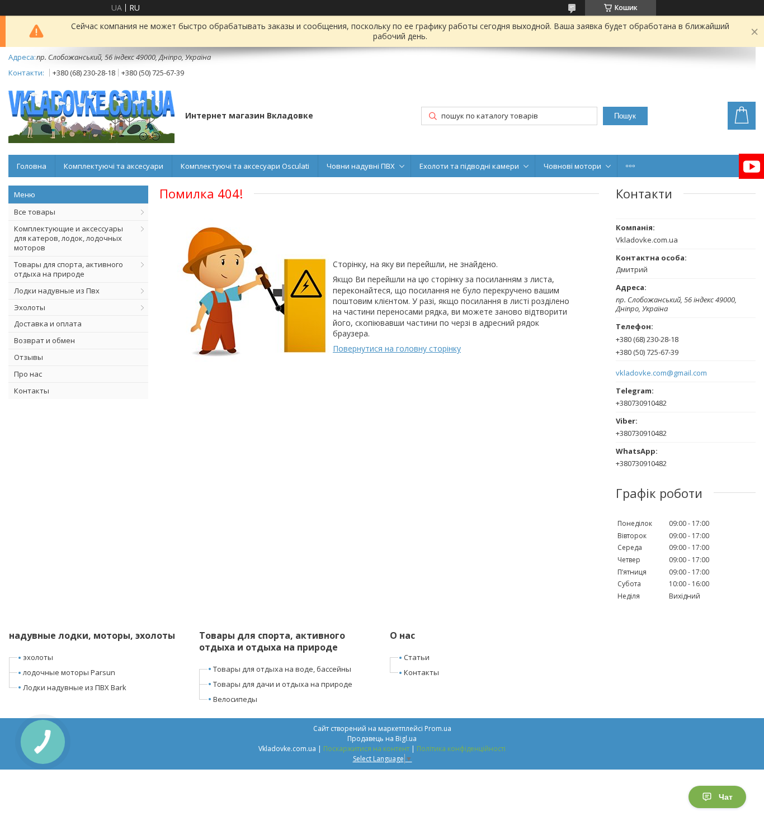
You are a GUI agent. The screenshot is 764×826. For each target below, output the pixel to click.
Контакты (31, 391)
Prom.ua (438, 728)
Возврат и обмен (44, 340)
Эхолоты (29, 307)
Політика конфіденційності (461, 748)
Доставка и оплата (48, 324)
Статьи (417, 657)
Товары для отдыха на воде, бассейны (282, 669)
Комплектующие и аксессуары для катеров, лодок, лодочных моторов (68, 238)
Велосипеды (235, 699)
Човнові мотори (572, 166)
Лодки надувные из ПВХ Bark (74, 687)
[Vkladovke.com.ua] (91, 116)
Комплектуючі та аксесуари (113, 166)
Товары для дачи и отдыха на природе (282, 684)
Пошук (625, 116)
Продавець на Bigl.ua (382, 738)
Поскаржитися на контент (366, 748)
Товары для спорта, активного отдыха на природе (68, 269)
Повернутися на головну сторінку (397, 348)
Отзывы (28, 357)
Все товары (34, 212)
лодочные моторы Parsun (69, 672)
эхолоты (38, 657)
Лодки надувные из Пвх (57, 291)
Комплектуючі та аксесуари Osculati (245, 166)
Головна (31, 166)
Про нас (28, 374)
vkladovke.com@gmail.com (661, 373)
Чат (726, 796)
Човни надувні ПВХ (361, 166)
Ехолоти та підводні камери (469, 166)
